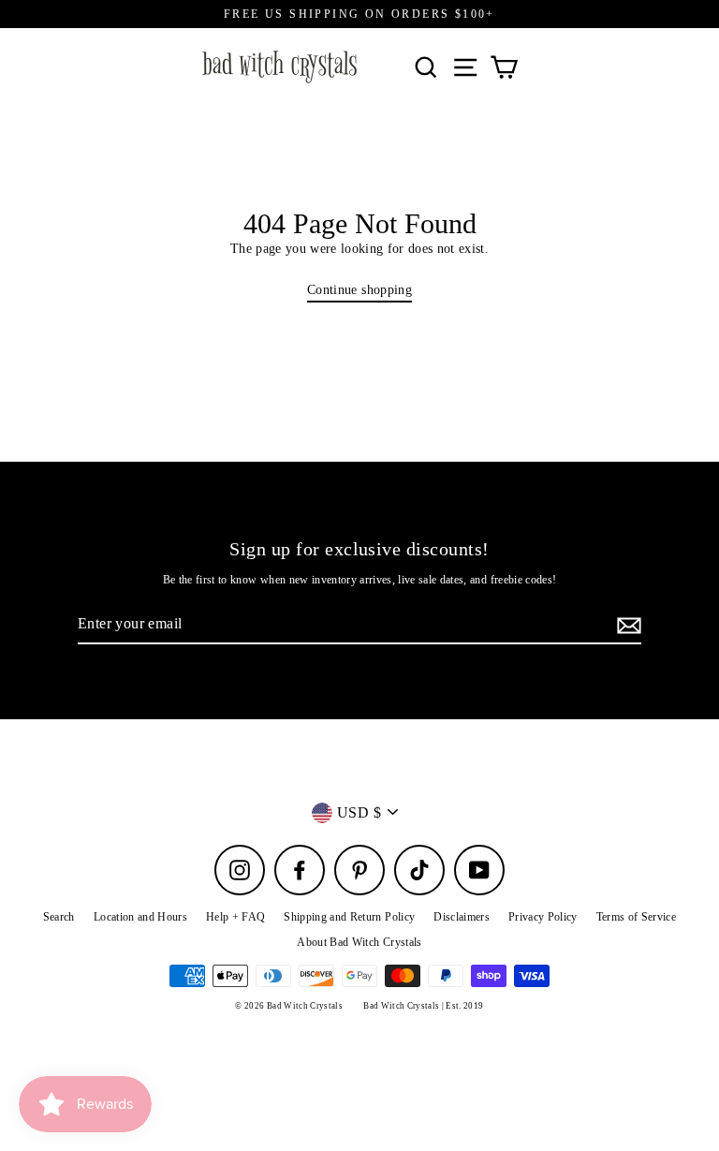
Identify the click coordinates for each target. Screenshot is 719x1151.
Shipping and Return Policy (349, 916)
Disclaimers (461, 916)
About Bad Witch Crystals (359, 942)
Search (59, 916)
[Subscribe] (626, 624)
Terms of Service (636, 916)
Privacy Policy (543, 916)
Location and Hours (140, 916)
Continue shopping (359, 290)
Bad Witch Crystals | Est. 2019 (423, 1006)
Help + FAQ (235, 916)
